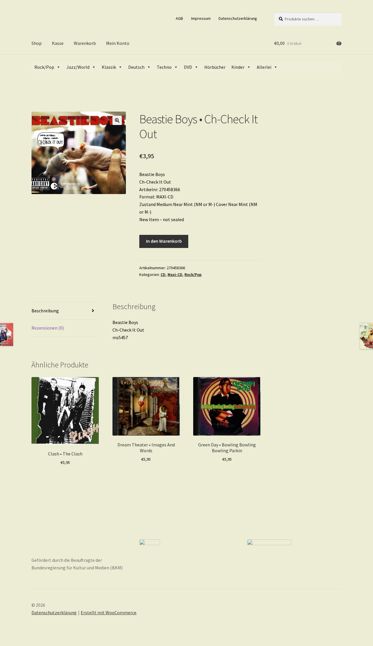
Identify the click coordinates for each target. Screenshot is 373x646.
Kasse (58, 43)
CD (163, 274)
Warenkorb (85, 43)
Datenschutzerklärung (238, 18)
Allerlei (264, 67)
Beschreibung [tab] (45, 311)
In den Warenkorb (164, 241)
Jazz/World (77, 67)
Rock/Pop (44, 67)
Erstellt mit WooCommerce (108, 612)
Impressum (201, 18)
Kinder (237, 67)
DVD (188, 67)
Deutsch (136, 67)
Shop (36, 43)
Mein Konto (117, 43)
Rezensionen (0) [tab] (47, 328)
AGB (179, 18)
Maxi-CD (175, 274)
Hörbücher (215, 67)
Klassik (109, 67)
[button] (117, 120)
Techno (164, 67)
